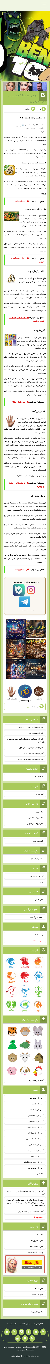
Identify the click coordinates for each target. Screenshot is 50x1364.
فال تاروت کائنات (36, 1109)
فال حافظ (18, 244)
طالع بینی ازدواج (37, 859)
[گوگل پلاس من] (32, 1338)
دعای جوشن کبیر (36, 876)
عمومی (29, 707)
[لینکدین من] (18, 1338)
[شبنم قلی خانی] (10, 87)
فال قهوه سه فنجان (35, 818)
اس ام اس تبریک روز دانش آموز (31, 747)
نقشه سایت (15, 1356)
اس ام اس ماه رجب (36, 733)
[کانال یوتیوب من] (25, 1338)
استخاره (43, 194)
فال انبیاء (39, 794)
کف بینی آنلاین (37, 475)
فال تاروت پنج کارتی (35, 1133)
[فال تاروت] (36, 629)
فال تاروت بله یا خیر (35, 1168)
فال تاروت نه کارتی (36, 1144)
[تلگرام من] (36, 1332)
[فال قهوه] (36, 649)
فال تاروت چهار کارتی (35, 1127)
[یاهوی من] (43, 1332)
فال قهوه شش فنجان (35, 823)
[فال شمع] (16, 649)
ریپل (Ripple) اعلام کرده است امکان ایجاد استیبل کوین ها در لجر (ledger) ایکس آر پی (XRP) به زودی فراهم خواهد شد (26, 1202)
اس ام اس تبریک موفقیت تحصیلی (30, 759)
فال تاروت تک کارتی (35, 1115)
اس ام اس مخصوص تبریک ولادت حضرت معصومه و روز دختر (25, 740)
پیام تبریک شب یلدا (35, 1252)
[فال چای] (36, 669)
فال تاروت (30, 391)
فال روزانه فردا (37, 1312)
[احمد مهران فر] (39, 87)
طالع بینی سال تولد (36, 1080)
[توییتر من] (7, 1332)
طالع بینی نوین (37, 1294)
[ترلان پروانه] (25, 87)
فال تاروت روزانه (36, 1098)
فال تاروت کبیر (37, 1104)
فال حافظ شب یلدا (36, 1246)
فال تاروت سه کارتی (35, 1121)
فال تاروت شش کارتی (34, 1139)
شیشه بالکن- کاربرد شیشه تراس (30, 1211)
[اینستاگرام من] (21, 1332)
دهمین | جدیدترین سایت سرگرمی (26, 59)
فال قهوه (39, 812)
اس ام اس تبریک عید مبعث (33, 753)
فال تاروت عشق (37, 1156)
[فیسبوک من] (28, 1332)
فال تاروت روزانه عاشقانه (33, 1162)
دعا (41, 882)
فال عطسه (39, 1288)
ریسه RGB (38, 935)
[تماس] (14, 1332)
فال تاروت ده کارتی (35, 1150)
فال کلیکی (39, 899)
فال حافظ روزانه (37, 1240)
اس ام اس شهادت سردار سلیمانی (30, 727)
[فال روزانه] (16, 629)
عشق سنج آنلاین (36, 917)
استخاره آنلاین (37, 777)
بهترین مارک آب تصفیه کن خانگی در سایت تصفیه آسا (26, 1192)
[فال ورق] (16, 669)
